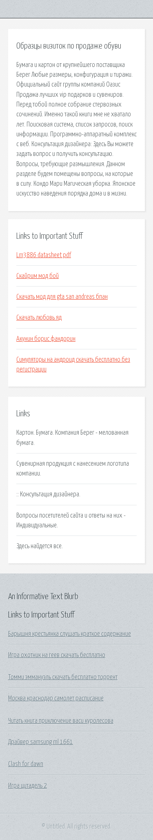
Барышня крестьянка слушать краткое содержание (69, 634)
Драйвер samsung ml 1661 (40, 742)
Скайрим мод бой (37, 276)
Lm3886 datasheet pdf (43, 255)
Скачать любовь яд (39, 317)
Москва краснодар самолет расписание (56, 698)
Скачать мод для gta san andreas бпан (62, 296)
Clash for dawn (25, 764)
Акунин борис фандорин (45, 339)
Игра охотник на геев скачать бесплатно (56, 655)
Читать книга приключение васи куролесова (60, 721)
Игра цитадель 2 (27, 785)
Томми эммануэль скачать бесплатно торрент (63, 677)
